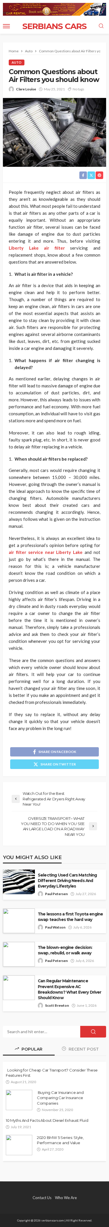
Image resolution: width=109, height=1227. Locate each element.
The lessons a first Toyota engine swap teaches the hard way (70, 917)
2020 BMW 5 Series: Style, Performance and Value (60, 1140)
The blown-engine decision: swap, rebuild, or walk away (65, 950)
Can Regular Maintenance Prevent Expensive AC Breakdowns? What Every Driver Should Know (69, 989)
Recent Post (83, 1049)
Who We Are (66, 1197)
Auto (17, 62)
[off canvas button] (6, 26)
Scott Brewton (57, 1005)
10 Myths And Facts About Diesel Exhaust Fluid (47, 1120)
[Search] (101, 26)
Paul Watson (55, 927)
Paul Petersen (56, 894)
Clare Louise (26, 89)
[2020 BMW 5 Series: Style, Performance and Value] (19, 1145)
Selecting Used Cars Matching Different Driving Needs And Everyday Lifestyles (67, 880)
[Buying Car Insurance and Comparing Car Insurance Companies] (19, 1100)
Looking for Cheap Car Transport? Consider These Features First (51, 1073)
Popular (31, 1049)
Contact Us (42, 1197)
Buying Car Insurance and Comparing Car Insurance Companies (60, 1097)
